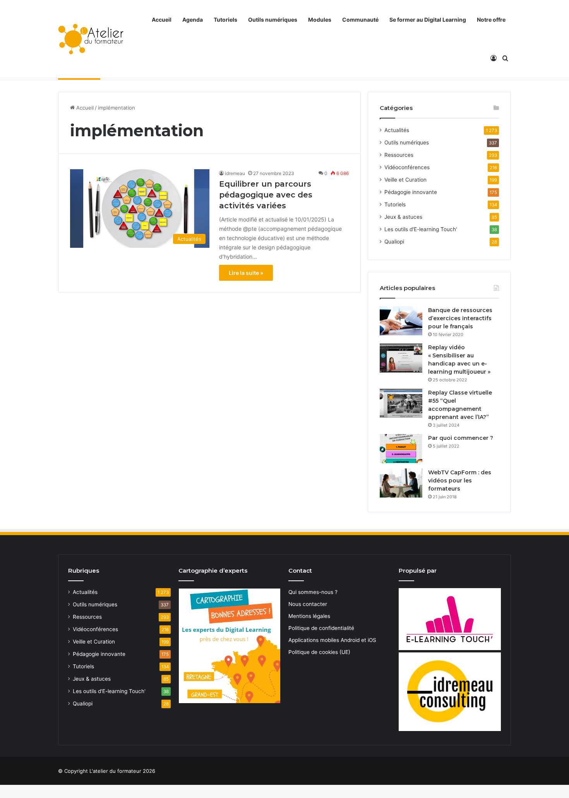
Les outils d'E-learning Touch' (420, 229)
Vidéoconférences (407, 167)
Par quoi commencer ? (460, 437)
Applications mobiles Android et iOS (332, 640)
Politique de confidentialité (321, 628)
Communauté (360, 19)
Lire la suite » (246, 272)
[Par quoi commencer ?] (401, 448)
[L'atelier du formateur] (90, 39)
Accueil (161, 19)
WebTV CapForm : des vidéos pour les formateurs (459, 480)
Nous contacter (307, 604)
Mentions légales (309, 616)
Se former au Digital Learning (427, 19)
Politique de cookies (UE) (319, 652)
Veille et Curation (405, 180)
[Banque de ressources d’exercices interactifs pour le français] (401, 320)
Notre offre (491, 19)
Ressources (398, 155)
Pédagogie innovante (410, 192)
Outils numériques (272, 19)
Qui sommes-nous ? (313, 592)
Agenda (192, 19)
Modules (319, 19)
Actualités (396, 130)
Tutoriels (225, 19)
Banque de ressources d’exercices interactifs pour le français (460, 318)
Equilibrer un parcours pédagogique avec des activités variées (265, 194)
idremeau (235, 173)
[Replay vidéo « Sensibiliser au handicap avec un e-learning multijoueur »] (401, 357)
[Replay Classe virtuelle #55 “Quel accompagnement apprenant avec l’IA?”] (401, 403)
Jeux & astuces (403, 217)
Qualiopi (394, 242)
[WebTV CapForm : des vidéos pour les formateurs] (401, 483)
